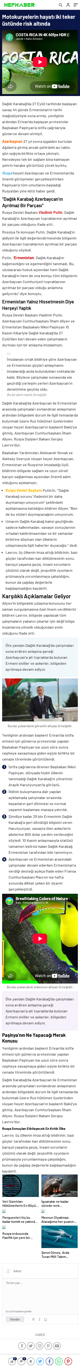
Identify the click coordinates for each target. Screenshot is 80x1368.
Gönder (15, 1319)
